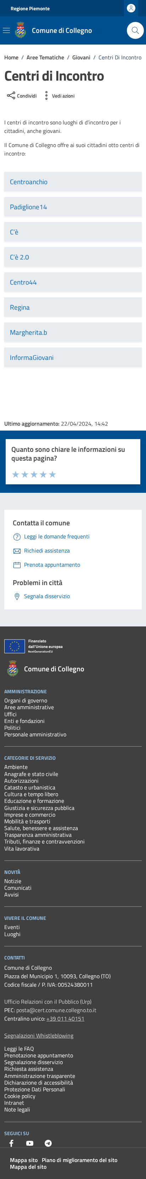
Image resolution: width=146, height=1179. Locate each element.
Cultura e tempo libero (31, 794)
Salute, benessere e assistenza (41, 828)
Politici (12, 727)
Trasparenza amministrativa (38, 834)
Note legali (17, 1109)
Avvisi (11, 894)
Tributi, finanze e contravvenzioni (44, 841)
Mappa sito (24, 1160)
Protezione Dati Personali (34, 1089)
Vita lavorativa (21, 848)
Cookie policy (19, 1096)
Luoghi (12, 934)
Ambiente (16, 767)
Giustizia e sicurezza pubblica (39, 808)
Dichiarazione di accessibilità (38, 1082)
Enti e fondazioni (24, 721)
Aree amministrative (29, 707)
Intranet (14, 1102)
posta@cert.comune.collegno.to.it (56, 1010)
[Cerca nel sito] (135, 30)
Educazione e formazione (34, 800)
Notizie (12, 881)
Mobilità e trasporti (27, 821)
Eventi (12, 927)
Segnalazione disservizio (33, 1062)
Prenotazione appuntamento (38, 1055)
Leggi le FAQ (19, 1048)
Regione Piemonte (30, 8)
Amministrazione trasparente (39, 1076)
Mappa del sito (28, 1166)
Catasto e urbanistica (29, 787)
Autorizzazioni (21, 780)
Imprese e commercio (29, 814)
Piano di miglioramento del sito (79, 1160)
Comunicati (18, 887)
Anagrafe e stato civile (31, 774)
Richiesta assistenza (28, 1068)
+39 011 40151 (65, 1018)
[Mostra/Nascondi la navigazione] (6, 30)
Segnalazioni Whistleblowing (38, 1035)
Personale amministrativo (35, 734)
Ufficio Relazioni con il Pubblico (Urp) (47, 1001)
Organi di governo (25, 700)
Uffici (10, 714)
